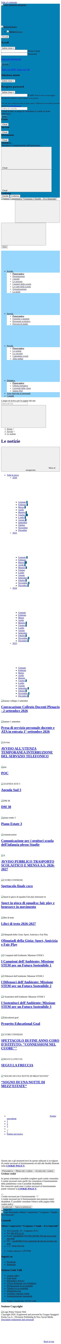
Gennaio (23, 502)
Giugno (23, 515)
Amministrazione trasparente (19, 1296)
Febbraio (23, 504)
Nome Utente (34, 51)
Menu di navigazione (40, 469)
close (4, 247)
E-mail (31, 95)
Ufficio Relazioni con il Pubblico (21, 1283)
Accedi (5, 37)
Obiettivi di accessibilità (17, 1288)
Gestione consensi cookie (18, 1293)
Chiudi (4, 124)
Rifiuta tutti (24, 1171)
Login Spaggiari (15, 106)
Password (32, 54)
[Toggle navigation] (23, 234)
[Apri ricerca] (37, 211)
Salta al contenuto (9, 2)
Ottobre (21, 525)
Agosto (22, 520)
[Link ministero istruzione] (13, 5)
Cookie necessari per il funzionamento (18, 1196)
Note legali (12, 1278)
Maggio (22, 512)
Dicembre (22, 530)
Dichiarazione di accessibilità (20, 1286)
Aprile (21, 510)
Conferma (15, 196)
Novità (10, 431)
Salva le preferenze (23, 1207)
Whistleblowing (14, 1291)
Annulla (5, 196)
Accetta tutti (44, 1171)
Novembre (23, 528)
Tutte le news (13, 475)
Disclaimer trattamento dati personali (17, 1319)
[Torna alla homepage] (30, 199)
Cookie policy (13, 1275)
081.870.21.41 (17, 1233)
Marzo (22, 507)
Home (9, 429)
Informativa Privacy (16, 1281)
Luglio (22, 517)
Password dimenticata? (11, 59)
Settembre (22, 522)
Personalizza (7, 1171)
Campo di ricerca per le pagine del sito (18, 401)
